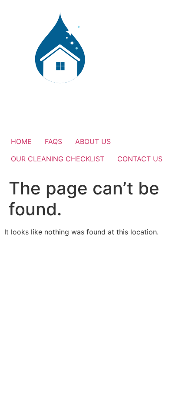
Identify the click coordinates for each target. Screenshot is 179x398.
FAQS (53, 141)
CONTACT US (139, 158)
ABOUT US (93, 141)
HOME (21, 141)
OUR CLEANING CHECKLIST (57, 158)
